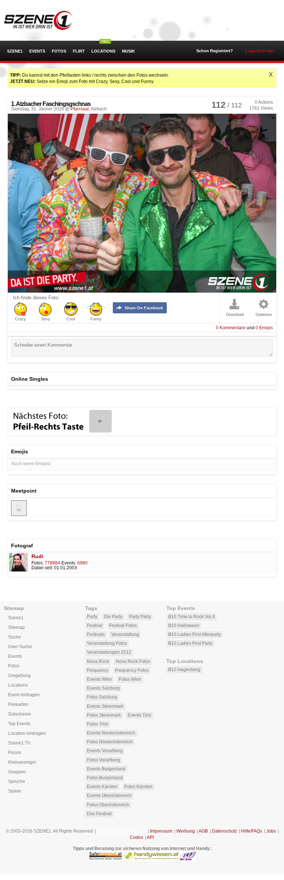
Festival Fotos (123, 625)
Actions (264, 102)
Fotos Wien (130, 679)
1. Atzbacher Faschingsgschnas (51, 104)
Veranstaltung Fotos (107, 643)
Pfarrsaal (80, 108)
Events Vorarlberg (105, 750)
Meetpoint (24, 491)
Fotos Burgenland (105, 777)
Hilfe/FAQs (251, 831)
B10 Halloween (183, 625)
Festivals (96, 634)
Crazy (20, 319)
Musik (128, 51)
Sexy (45, 319)
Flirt (79, 51)
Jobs (271, 831)
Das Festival (99, 813)
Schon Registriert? (214, 51)
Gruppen (17, 771)
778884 (52, 563)
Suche (14, 637)
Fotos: (37, 563)
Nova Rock (98, 661)
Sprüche (16, 781)
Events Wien (99, 679)
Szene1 (15, 51)
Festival (94, 625)
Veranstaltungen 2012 (109, 652)
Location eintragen (27, 733)
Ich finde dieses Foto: (36, 297)
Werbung (185, 831)
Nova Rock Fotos (133, 661)
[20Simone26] (19, 514)
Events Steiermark (105, 706)
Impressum (161, 831)
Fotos (59, 51)
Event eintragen (24, 694)
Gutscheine (19, 714)
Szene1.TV (19, 743)
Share (144, 308)
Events (37, 51)
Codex (136, 837)
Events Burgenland (106, 768)
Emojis (264, 327)
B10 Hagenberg (184, 669)
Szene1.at (45, 20)
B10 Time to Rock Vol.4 (191, 616)
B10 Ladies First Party (190, 643)
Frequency (97, 670)
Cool (71, 319)
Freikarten (18, 704)
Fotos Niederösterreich (110, 741)
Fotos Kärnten (138, 786)
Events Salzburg (103, 688)
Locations (103, 51)
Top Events (19, 723)
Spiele (14, 791)
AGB (203, 831)
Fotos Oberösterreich (108, 804)
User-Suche (20, 646)
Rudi (37, 556)
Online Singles (29, 379)
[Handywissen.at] (151, 858)
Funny (96, 319)
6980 (82, 563)
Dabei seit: (42, 567)
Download (235, 315)
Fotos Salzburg (102, 697)
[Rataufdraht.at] (188, 858)
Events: (68, 563)
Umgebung (19, 675)
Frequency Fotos (132, 670)
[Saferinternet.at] (105, 858)
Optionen (264, 315)
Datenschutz (224, 831)
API (150, 837)
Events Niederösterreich (111, 733)
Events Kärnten (102, 786)
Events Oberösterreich (109, 795)
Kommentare (231, 327)
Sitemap (16, 627)
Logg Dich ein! (259, 51)
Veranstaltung (125, 634)
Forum (14, 752)
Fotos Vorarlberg (103, 760)
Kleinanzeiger (22, 762)
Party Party (140, 616)
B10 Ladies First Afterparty (194, 634)
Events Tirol (139, 715)
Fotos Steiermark (104, 715)
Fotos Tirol (97, 724)
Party (92, 616)
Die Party (113, 616)
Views (261, 108)
